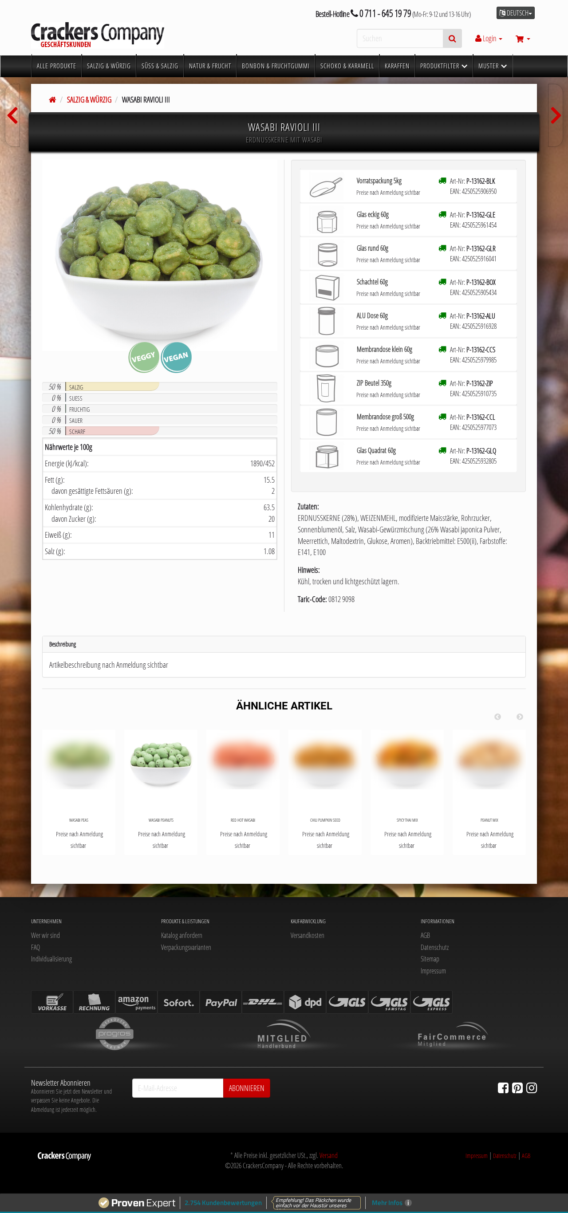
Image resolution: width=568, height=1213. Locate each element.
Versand (329, 1155)
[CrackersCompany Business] (111, 35)
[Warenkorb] (523, 38)
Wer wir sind (45, 935)
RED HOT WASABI (243, 820)
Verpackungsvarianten (186, 947)
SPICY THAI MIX (407, 820)
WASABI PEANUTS (161, 820)
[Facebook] (503, 1087)
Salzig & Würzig (89, 99)
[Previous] (497, 717)
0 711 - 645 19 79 (384, 13)
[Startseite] (52, 99)
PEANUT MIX (489, 820)
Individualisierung (51, 959)
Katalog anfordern (181, 935)
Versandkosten (307, 935)
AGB (425, 935)
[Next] (519, 717)
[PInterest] (517, 1087)
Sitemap (430, 959)
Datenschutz (435, 947)
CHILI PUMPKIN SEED (325, 820)
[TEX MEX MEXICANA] (555, 115)
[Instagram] (531, 1087)
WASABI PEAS (78, 820)
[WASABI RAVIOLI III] (159, 255)
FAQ (35, 947)
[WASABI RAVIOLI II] (12, 115)
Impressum (433, 971)
